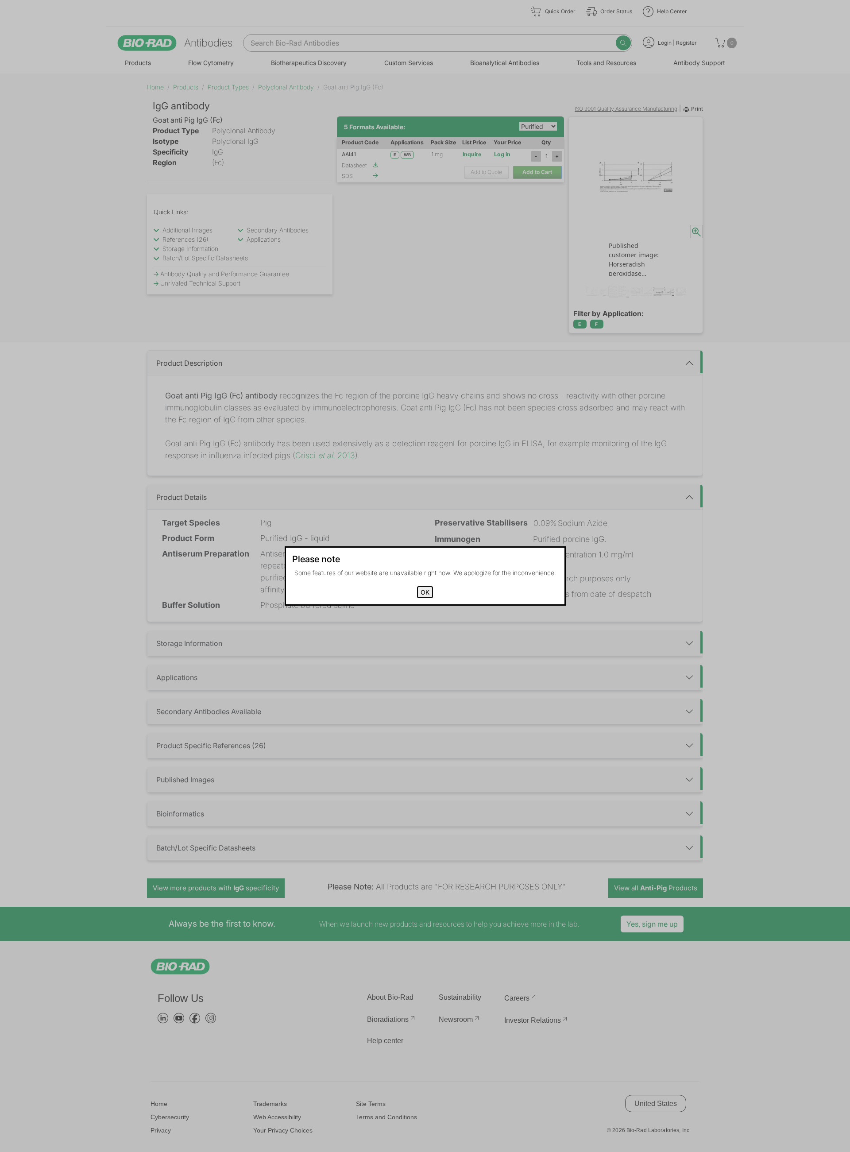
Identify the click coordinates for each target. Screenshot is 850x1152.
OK (425, 592)
